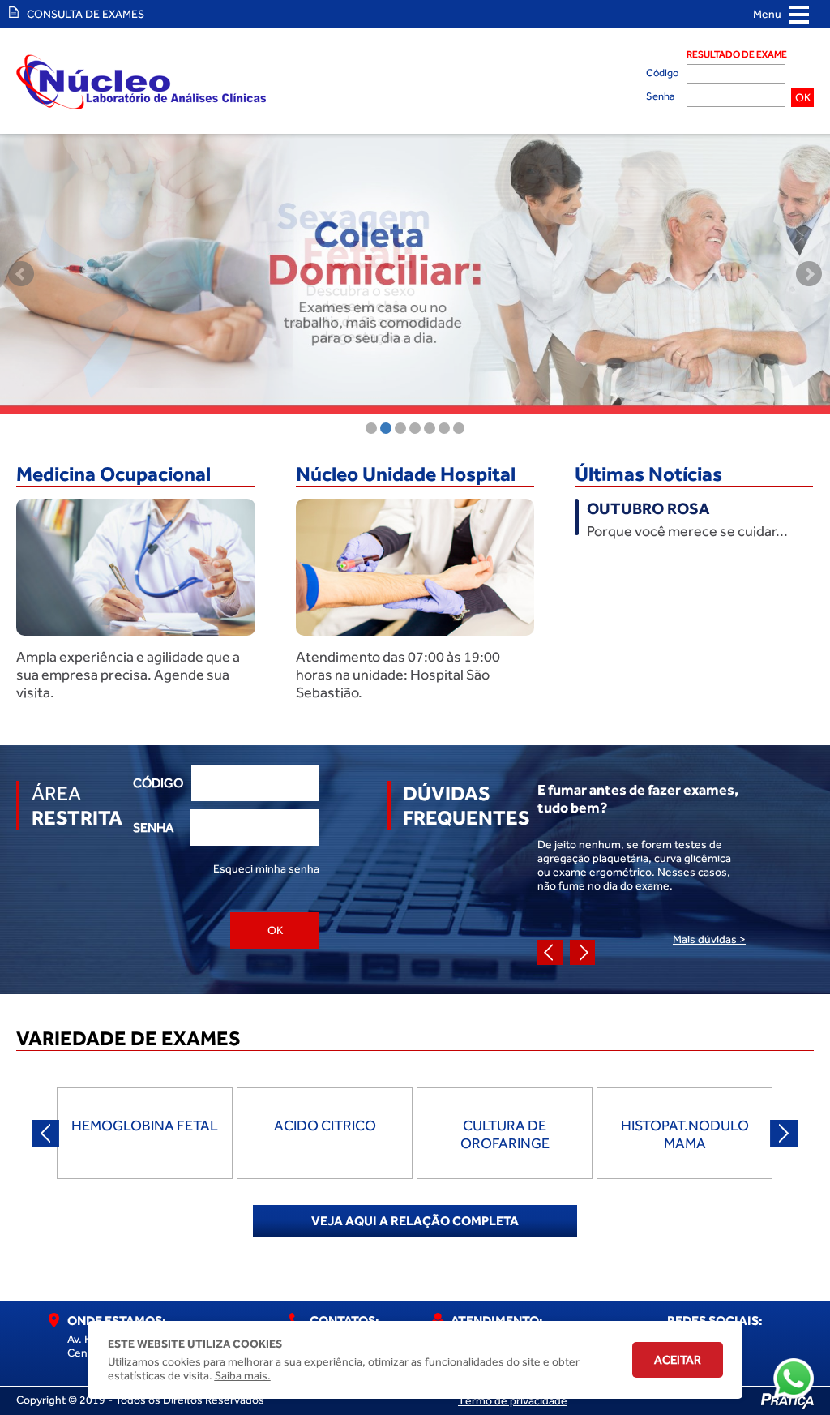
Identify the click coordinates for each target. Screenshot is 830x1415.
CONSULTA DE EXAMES (81, 14)
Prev (21, 274)
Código (662, 72)
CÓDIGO (158, 783)
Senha (660, 96)
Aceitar (677, 1360)
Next (809, 274)
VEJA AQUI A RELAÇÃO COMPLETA (415, 1220)
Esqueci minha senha (266, 869)
